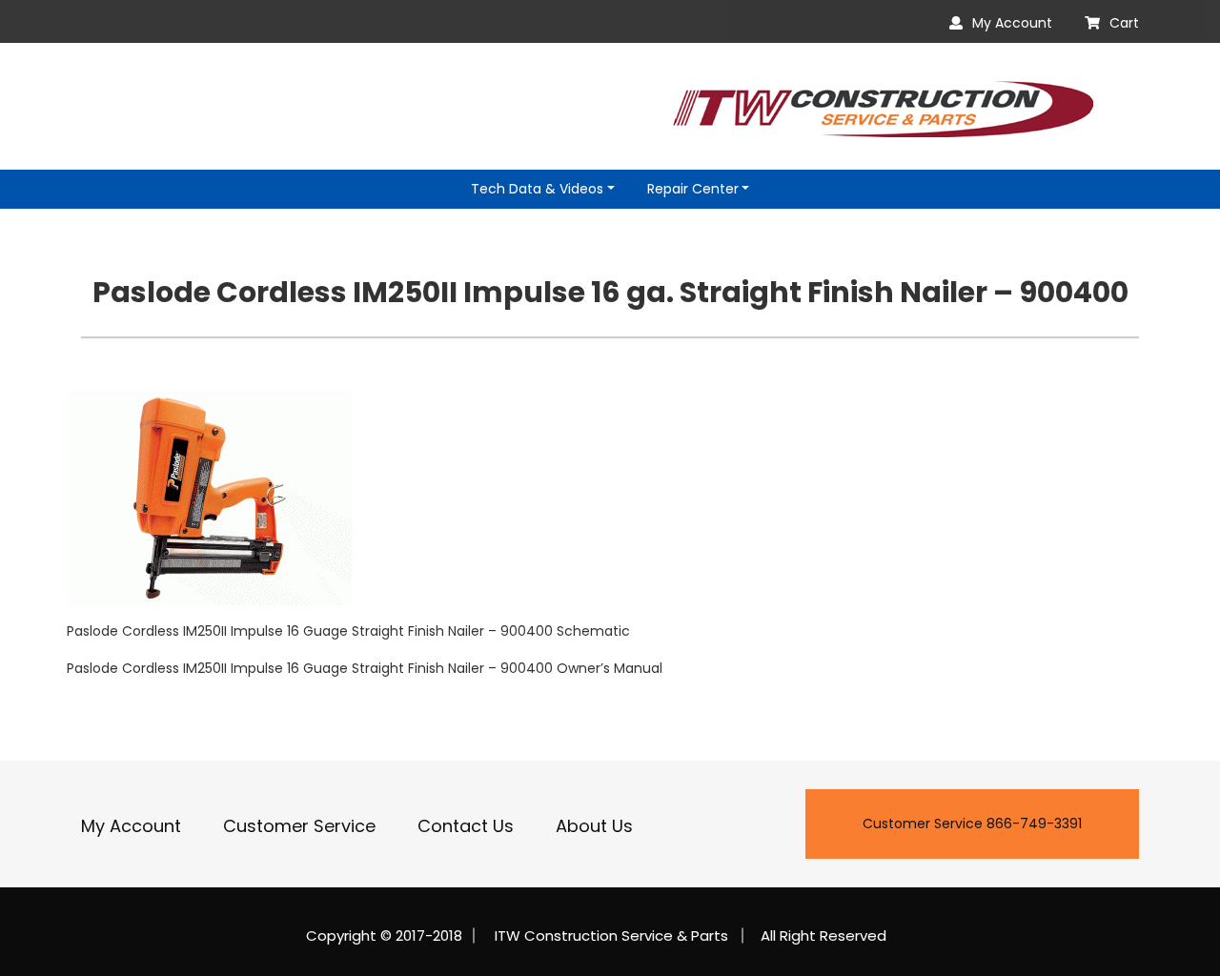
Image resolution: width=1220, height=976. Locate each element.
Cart (1124, 22)
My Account (1012, 22)
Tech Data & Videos (537, 188)
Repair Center (693, 188)
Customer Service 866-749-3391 (972, 823)
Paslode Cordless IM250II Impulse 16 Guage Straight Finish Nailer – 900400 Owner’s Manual (364, 668)
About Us (594, 826)
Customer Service (299, 826)
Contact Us (465, 826)
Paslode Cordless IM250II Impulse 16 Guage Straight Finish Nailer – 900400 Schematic (348, 630)
